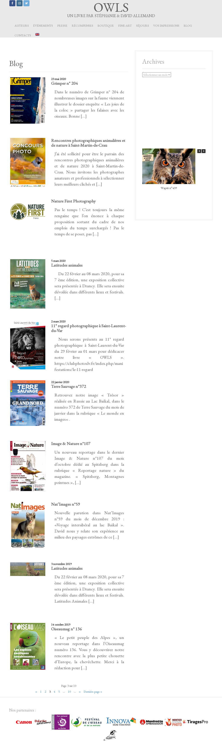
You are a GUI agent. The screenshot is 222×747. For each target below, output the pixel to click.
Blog (188, 25)
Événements (43, 25)
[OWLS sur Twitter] (26, 3)
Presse (62, 25)
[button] (204, 151)
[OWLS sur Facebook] (12, 3)
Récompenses (82, 25)
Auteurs (22, 25)
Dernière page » (93, 692)
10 (69, 692)
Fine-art (125, 25)
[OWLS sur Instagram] (19, 3)
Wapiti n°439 (169, 188)
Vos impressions (166, 25)
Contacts (23, 35)
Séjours (142, 25)
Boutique (106, 25)
